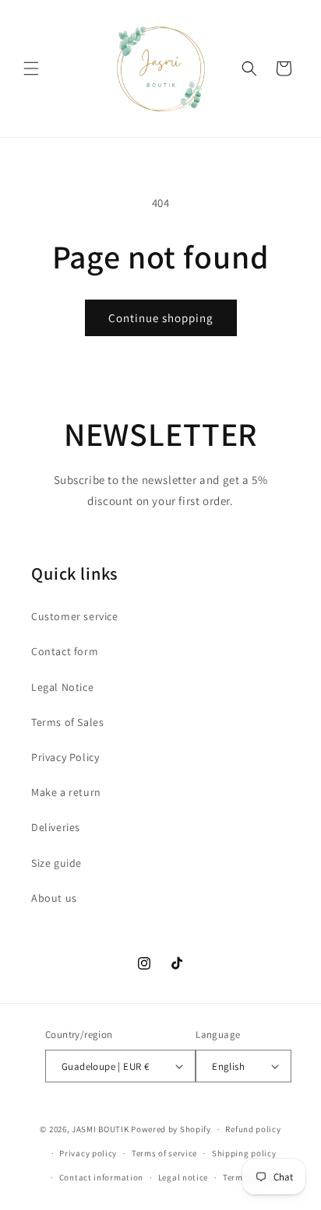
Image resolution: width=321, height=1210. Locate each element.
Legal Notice (62, 687)
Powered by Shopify (171, 1129)
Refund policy (252, 1129)
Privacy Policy (65, 757)
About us (54, 898)
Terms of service (164, 1153)
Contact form (64, 651)
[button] (31, 68)
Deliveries (55, 827)
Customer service (74, 616)
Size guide (56, 863)
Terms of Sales (67, 722)
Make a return (66, 792)
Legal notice (183, 1177)
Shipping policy (244, 1153)
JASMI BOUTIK (100, 1129)
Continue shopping (160, 317)
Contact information (101, 1177)
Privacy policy (88, 1153)
